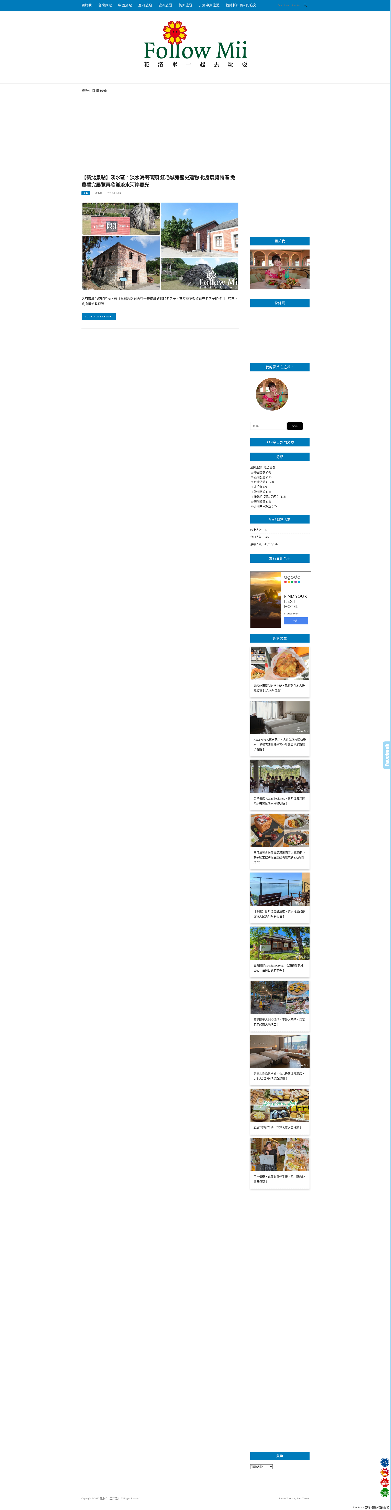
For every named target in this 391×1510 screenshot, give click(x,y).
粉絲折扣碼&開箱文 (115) (270, 496)
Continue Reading (98, 316)
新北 (85, 193)
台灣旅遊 (105, 5)
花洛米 (98, 193)
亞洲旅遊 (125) (263, 477)
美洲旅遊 (186, 5)
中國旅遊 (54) (262, 472)
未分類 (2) (260, 486)
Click (387, 755)
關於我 (86, 5)
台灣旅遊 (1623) (264, 482)
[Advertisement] (160, 140)
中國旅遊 (125, 5)
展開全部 (256, 467)
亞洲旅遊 (145, 5)
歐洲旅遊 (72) (262, 491)
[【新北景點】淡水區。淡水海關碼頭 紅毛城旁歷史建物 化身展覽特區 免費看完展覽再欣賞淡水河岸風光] (160, 245)
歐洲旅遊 (165, 5)
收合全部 (269, 467)
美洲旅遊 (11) (262, 501)
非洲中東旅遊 (209, 5)
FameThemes (303, 1498)
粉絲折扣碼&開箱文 (241, 5)
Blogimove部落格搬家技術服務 (371, 1507)
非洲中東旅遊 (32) (265, 506)
